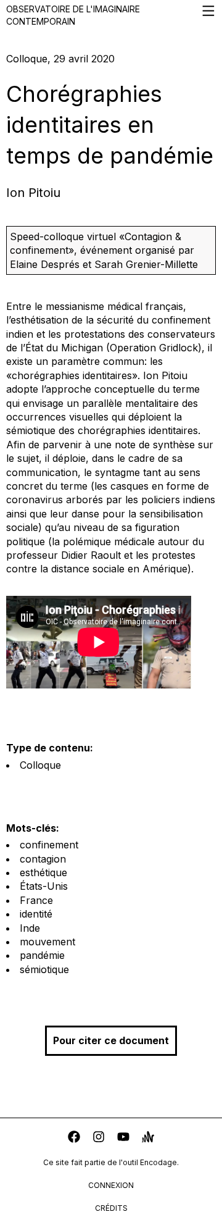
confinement (49, 845)
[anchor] (148, 1138)
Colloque (40, 765)
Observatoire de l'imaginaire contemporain (73, 15)
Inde (30, 928)
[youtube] (123, 1138)
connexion (111, 1185)
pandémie (42, 955)
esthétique (43, 872)
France (36, 900)
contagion (43, 859)
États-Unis (44, 886)
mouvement (47, 941)
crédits (111, 1208)
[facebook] (74, 1138)
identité (36, 914)
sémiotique (44, 969)
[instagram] (98, 1138)
